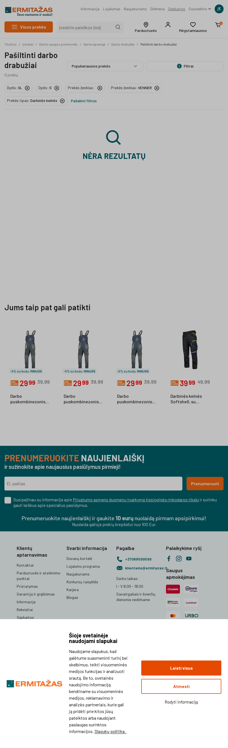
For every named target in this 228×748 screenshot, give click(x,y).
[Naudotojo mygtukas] (168, 24)
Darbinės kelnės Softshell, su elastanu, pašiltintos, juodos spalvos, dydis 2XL (188, 399)
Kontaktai (25, 565)
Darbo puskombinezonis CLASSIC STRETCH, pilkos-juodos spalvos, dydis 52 (29, 399)
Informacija (90, 8)
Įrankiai (28, 44)
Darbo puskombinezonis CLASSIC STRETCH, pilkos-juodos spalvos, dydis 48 (83, 399)
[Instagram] (179, 558)
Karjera (72, 589)
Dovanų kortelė (79, 558)
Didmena (157, 8)
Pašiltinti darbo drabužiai (158, 44)
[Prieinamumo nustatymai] (219, 8)
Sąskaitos (176, 8)
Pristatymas (27, 586)
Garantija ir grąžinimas (36, 594)
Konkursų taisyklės (82, 581)
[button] (146, 27)
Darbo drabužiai (123, 44)
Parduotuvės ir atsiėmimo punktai (38, 576)
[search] (118, 27)
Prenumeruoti (205, 483)
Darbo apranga (94, 44)
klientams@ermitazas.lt (143, 568)
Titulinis (10, 44)
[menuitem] (90, 9)
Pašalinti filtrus (84, 100)
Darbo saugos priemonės (58, 44)
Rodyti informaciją (181, 701)
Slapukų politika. (111, 731)
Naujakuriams (135, 8)
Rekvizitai (25, 609)
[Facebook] (169, 558)
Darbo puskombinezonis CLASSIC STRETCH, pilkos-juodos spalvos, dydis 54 (136, 399)
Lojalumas (111, 8)
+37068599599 (138, 559)
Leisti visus (181, 668)
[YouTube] (189, 558)
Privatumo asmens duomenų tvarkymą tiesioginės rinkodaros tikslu (136, 499)
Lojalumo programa (83, 566)
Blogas (72, 597)
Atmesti (181, 686)
